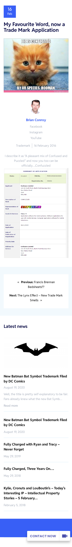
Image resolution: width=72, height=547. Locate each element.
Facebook (36, 127)
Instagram (36, 132)
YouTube (36, 138)
